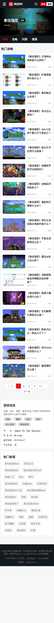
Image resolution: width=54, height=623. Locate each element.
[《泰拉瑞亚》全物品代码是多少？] (14, 189)
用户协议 (31, 558)
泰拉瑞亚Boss (12, 463)
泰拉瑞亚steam (31, 503)
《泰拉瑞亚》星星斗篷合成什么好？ (39, 294)
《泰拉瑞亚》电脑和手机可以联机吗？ (39, 167)
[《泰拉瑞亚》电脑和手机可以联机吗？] (14, 170)
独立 (38, 419)
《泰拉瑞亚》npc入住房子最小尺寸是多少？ (39, 130)
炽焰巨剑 (42, 516)
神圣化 (8, 530)
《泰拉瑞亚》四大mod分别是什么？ (39, 349)
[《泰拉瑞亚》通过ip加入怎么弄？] (14, 261)
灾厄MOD (42, 483)
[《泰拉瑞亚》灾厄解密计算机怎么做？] (14, 316)
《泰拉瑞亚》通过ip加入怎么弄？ (39, 258)
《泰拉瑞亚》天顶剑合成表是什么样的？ (39, 58)
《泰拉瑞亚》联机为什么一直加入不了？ (39, 331)
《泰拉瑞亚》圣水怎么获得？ (39, 112)
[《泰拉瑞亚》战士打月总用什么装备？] (14, 152)
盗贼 (31, 516)
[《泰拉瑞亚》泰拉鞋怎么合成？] (14, 98)
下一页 (27, 391)
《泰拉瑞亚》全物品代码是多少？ (39, 185)
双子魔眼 (9, 523)
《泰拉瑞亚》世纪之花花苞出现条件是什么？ (39, 221)
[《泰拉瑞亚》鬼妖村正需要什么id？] (14, 207)
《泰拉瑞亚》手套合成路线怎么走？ (39, 240)
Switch (18, 430)
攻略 (15, 39)
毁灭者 (8, 510)
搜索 (34, 39)
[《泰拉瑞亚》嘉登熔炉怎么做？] (14, 371)
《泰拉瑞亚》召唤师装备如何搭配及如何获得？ (39, 278)
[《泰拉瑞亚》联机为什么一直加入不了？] (14, 334)
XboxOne (36, 430)
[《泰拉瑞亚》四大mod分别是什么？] (14, 352)
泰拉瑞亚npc (11, 483)
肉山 (21, 476)
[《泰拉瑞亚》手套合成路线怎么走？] (14, 243)
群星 (23, 496)
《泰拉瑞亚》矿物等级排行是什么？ (39, 76)
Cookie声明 (43, 558)
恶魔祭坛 (9, 516)
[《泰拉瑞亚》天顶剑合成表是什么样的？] (14, 61)
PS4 (28, 430)
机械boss (21, 510)
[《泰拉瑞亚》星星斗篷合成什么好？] (14, 298)
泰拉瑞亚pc (10, 496)
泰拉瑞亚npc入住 (13, 490)
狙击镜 (34, 496)
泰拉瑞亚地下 (11, 503)
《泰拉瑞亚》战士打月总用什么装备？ (39, 149)
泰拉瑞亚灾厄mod (32, 470)
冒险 (8, 419)
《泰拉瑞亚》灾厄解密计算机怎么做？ (39, 312)
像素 (18, 419)
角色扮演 (24, 424)
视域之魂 (35, 510)
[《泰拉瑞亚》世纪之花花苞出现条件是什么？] (14, 225)
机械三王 (9, 476)
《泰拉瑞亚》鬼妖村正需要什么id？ (39, 203)
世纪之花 (28, 463)
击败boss (27, 483)
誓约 (31, 476)
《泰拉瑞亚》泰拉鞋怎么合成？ (39, 94)
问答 (24, 39)
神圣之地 (35, 523)
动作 (28, 419)
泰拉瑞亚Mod (11, 470)
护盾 (33, 530)
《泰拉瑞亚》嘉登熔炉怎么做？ (39, 367)
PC (23, 430)
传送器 (22, 523)
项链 (21, 516)
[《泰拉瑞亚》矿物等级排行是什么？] (14, 79)
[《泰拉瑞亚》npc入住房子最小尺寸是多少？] (14, 134)
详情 (5, 39)
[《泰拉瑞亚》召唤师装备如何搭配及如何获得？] (14, 280)
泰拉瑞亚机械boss (36, 490)
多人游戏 (10, 424)
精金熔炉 (21, 530)
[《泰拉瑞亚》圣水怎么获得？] (14, 116)
